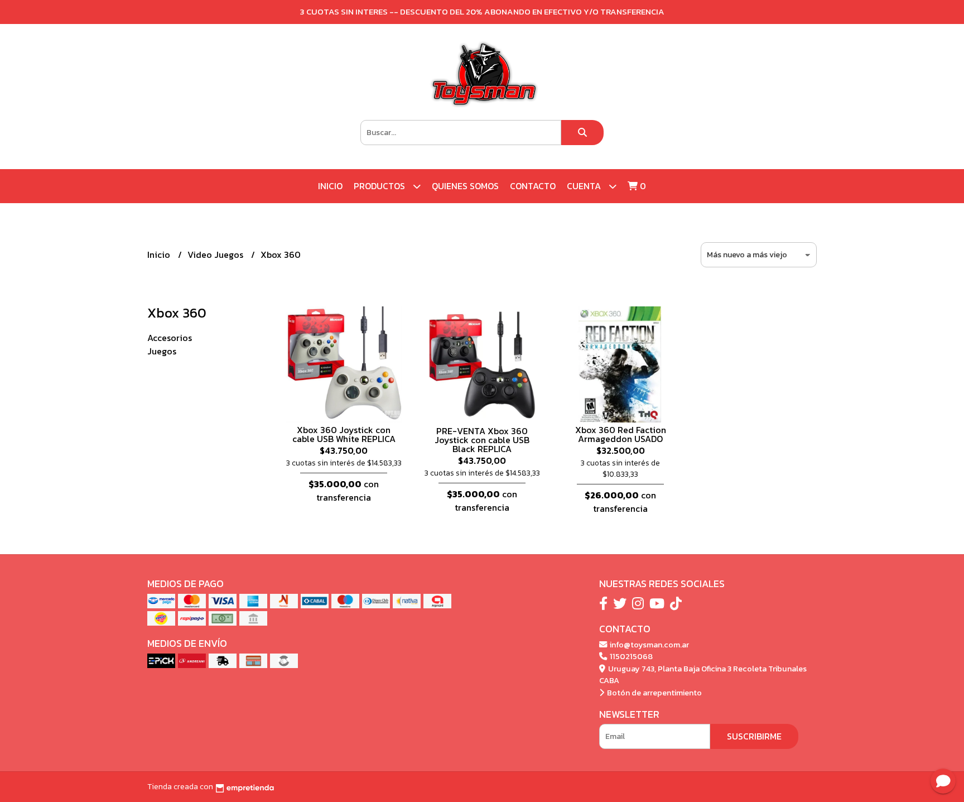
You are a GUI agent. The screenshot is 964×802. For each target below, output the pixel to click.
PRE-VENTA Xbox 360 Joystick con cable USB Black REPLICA (482, 439)
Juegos (161, 351)
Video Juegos (216, 254)
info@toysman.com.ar (648, 644)
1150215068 (630, 656)
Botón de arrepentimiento (653, 692)
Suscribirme (754, 736)
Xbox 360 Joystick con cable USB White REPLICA (344, 434)
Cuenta (585, 186)
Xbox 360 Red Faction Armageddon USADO (620, 434)
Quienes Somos (465, 186)
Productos (380, 186)
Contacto (533, 186)
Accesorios (169, 337)
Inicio (330, 186)
